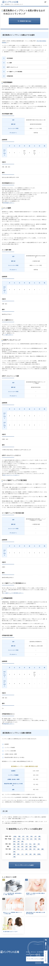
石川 (26, 844)
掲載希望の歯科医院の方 (35, 954)
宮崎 (26, 854)
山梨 (18, 841)
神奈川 (18, 838)
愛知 (14, 844)
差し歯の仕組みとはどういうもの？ (10, 931)
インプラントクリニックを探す (36, 959)
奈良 (22, 846)
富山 (30, 844)
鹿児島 (39, 854)
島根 (30, 849)
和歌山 (34, 846)
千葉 (27, 838)
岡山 (18, 849)
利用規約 (28, 954)
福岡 (14, 854)
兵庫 (26, 846)
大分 (22, 854)
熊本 (18, 854)
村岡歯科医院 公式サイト (8, 723)
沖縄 (14, 856)
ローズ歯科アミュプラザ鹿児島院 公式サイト (13, 593)
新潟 (14, 841)
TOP (2, 4)
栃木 (31, 838)
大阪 (14, 846)
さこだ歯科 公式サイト (8, 334)
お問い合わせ (33, 951)
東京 (14, 838)
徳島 (38, 849)
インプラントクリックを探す (25, 865)
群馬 (39, 838)
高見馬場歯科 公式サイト (8, 202)
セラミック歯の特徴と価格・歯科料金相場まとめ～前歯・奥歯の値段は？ (12, 894)
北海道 (14, 836)
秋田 (27, 836)
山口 (22, 849)
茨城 (35, 838)
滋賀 (30, 846)
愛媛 (42, 849)
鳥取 (26, 849)
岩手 (23, 836)
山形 (35, 836)
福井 (34, 844)
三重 (38, 844)
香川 (34, 849)
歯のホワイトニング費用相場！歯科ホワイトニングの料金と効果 (12, 913)
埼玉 (23, 838)
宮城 (31, 836)
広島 (14, 849)
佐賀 (30, 854)
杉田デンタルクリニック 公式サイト (11, 475)
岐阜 (22, 844)
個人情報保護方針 (40, 951)
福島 (39, 836)
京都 (18, 846)
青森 (19, 836)
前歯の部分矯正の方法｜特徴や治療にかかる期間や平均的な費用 (35, 913)
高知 (14, 851)
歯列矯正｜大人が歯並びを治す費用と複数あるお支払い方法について (35, 894)
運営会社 (28, 951)
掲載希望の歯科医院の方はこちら (45, 944)
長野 (22, 841)
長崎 (34, 854)
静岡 (18, 844)
